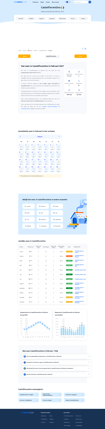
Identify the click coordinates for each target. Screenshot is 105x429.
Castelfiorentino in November (79, 297)
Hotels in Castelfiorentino (72, 400)
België (42, 2)
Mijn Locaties (55, 2)
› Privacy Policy (78, 422)
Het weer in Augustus (71, 394)
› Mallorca (51, 422)
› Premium (66, 419)
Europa (48, 2)
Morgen (83, 18)
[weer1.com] (20, 2)
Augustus (41, 18)
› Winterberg (44, 419)
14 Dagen (31, 18)
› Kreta (50, 415)
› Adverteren (67, 422)
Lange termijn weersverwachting (47, 394)
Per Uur (73, 18)
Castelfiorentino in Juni (80, 274)
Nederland (35, 2)
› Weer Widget (67, 425)
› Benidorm (43, 415)
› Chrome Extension (68, 415)
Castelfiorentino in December (79, 302)
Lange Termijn (62, 18)
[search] (90, 2)
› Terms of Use (78, 419)
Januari (25, 56)
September (52, 18)
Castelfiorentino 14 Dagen (26, 394)
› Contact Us (78, 415)
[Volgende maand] (59, 136)
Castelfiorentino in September (79, 288)
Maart (80, 56)
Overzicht (20, 18)
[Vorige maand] (20, 136)
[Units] (67, 2)
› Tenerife (43, 422)
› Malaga (51, 419)
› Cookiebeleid (78, 425)
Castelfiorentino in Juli (80, 279)
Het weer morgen (47, 400)
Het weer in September (26, 400)
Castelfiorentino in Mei (80, 270)
